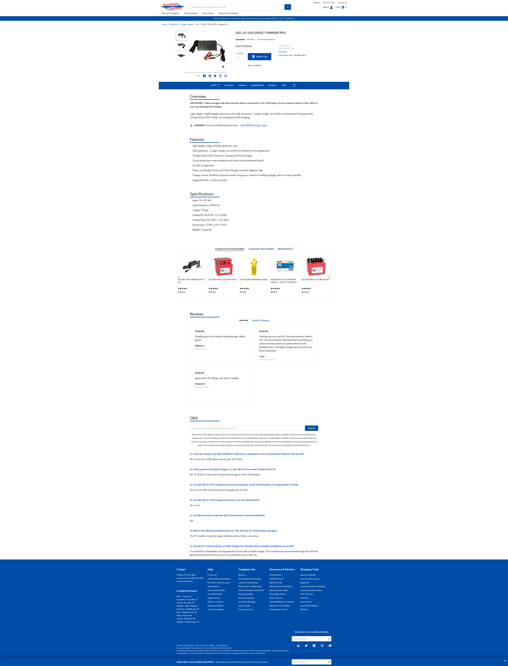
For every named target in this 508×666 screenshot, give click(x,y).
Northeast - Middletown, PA (188, 609)
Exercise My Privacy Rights (205, 645)
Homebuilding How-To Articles (281, 602)
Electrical (173, 24)
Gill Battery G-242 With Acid (315, 279)
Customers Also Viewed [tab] (261, 248)
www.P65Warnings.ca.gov (253, 125)
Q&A (284, 85)
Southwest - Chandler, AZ (187, 599)
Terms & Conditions (216, 609)
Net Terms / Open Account (218, 582)
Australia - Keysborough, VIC (188, 622)
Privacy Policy (227, 648)
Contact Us (342, 3)
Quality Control (214, 598)
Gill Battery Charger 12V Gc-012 (191, 280)
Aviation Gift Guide (308, 575)
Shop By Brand (191, 13)
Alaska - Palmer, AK (184, 615)
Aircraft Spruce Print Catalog (250, 579)
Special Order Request (309, 605)
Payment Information (216, 590)
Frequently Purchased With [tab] (229, 248)
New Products (306, 602)
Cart (341, 7)
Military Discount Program (279, 605)
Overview (229, 85)
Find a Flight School (277, 594)
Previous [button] (179, 277)
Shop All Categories (170, 13)
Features (243, 85)
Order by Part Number (228, 13)
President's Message (247, 602)
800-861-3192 (197, 578)
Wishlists (316, 3)
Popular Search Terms (278, 609)
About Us (242, 575)
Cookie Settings (221, 645)
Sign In (326, 7)
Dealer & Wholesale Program (219, 579)
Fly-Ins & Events (275, 598)
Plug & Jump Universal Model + (254, 280)
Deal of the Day (306, 594)
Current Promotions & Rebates (312, 586)
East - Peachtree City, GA (187, 612)
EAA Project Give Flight (278, 590)
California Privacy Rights (185, 645)
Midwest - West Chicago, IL (187, 606)
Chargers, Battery (187, 24)
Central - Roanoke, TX (185, 603)
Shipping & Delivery (215, 605)
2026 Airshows (275, 575)
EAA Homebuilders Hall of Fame (251, 590)
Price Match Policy (215, 594)
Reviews (272, 85)
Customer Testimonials (248, 582)
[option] (207, 51)
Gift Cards (304, 598)
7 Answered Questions (266, 39)
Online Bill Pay (213, 586)
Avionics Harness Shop (309, 579)
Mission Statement (246, 598)
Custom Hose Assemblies (311, 590)
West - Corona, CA (184, 596)
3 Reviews (250, 39)
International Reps (246, 594)
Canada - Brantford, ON (186, 618)
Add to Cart (261, 56)
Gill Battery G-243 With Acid (222, 279)
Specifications (257, 85)
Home (164, 24)
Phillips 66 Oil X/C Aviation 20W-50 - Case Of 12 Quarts (284, 280)
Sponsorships (244, 605)
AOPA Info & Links (276, 579)
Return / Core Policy (216, 602)
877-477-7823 (329, 3)
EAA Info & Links (275, 582)
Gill (197, 24)
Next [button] (329, 277)
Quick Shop (192, 293)
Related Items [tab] (285, 248)
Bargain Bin (304, 582)
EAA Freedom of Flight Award (250, 586)
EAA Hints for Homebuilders (280, 586)
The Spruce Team (246, 609)
